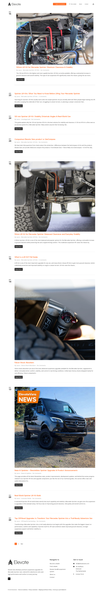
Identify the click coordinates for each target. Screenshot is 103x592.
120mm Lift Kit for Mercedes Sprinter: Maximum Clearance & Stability (44, 67)
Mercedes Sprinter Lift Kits (31, 70)
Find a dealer (54, 566)
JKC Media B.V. (62, 589)
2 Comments (42, 96)
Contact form (80, 574)
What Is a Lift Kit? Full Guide (26, 257)
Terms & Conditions (23, 589)
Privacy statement (33, 589)
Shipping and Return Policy (45, 589)
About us (52, 574)
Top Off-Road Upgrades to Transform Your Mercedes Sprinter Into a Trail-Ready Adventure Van (53, 518)
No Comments (45, 70)
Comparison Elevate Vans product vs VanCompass (35, 139)
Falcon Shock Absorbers (24, 363)
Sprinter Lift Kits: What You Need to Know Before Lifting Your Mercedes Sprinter (47, 94)
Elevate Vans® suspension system (58, 570)
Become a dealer (55, 563)
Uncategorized (25, 119)
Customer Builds (26, 498)
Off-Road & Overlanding (28, 521)
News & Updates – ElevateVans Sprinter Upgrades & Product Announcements (46, 470)
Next (22, 543)
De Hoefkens (81, 569)
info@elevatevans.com (82, 563)
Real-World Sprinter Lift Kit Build (28, 495)
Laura (20, 70)
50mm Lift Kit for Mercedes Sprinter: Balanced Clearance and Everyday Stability (47, 234)
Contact (52, 577)
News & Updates (26, 473)
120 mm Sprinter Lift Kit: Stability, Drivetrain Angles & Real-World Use (43, 116)
